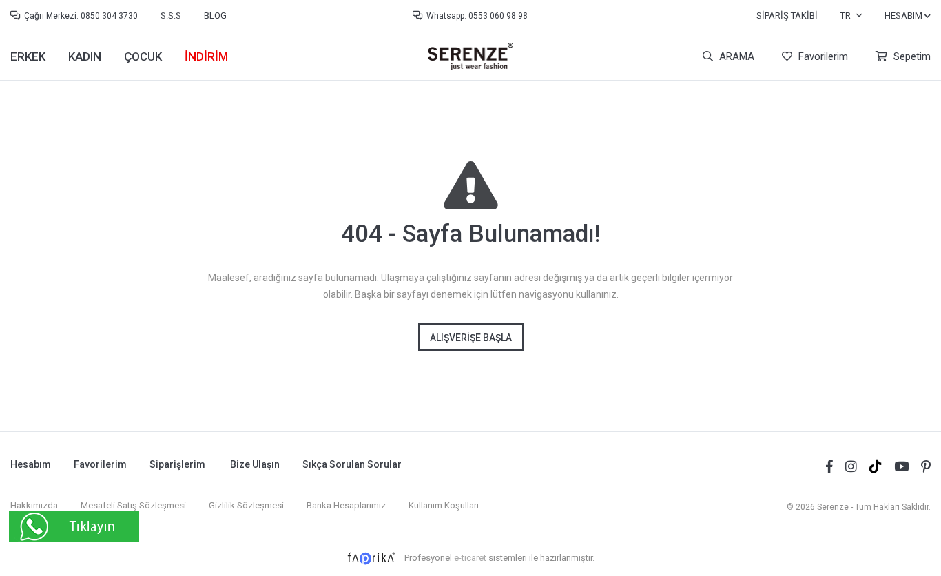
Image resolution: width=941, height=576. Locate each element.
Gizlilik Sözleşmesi (246, 505)
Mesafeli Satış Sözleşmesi (133, 505)
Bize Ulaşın (255, 464)
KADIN (84, 56)
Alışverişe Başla (471, 337)
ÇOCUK (143, 56)
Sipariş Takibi (787, 15)
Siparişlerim (177, 464)
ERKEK (27, 56)
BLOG (215, 15)
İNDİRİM (206, 56)
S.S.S (171, 15)
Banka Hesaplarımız (346, 505)
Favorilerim (822, 56)
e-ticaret (470, 558)
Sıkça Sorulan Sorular (352, 464)
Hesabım (30, 464)
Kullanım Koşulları (444, 505)
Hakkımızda (34, 505)
